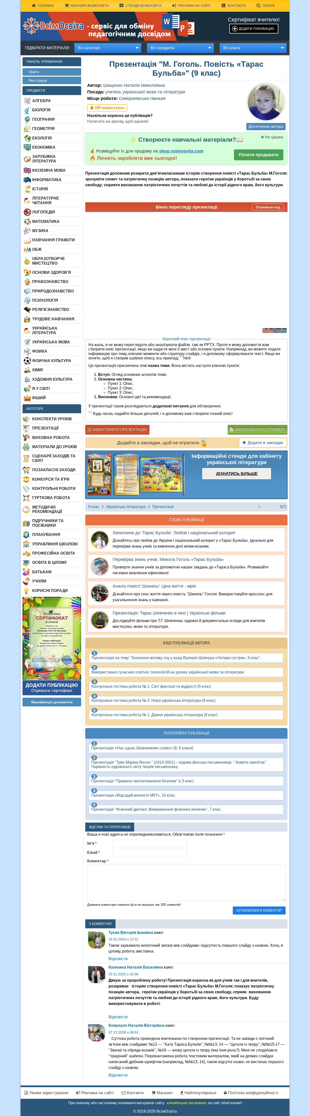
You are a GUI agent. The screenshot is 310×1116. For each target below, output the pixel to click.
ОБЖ (36, 249)
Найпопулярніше (199, 1093)
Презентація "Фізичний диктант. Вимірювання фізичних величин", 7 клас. (156, 809)
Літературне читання (45, 200)
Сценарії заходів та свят (54, 458)
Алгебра (41, 101)
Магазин (163, 1093)
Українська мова (51, 342)
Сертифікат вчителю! (254, 19)
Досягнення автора (265, 126)
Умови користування (48, 1093)
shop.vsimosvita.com (181, 151)
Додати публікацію (256, 29)
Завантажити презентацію (119, 429)
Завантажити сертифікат (259, 429)
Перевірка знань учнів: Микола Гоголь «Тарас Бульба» (168, 559)
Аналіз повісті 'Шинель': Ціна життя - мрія (154, 586)
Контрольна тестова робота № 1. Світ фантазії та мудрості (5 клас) (151, 686)
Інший (39, 398)
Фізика (39, 351)
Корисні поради (50, 591)
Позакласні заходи (54, 470)
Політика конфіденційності (252, 1093)
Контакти (237, 6)
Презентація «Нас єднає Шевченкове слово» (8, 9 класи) (142, 748)
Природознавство (53, 291)
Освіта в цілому (49, 562)
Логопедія (43, 212)
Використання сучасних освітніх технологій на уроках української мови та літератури (168, 672)
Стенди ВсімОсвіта (143, 6)
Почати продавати (259, 154)
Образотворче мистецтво (48, 261)
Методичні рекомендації (47, 509)
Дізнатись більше (236, 473)
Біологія (41, 110)
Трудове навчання (53, 319)
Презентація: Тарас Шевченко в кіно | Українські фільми (169, 613)
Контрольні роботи (54, 488)
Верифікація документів (52, 702)
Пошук (269, 6)
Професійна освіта (53, 553)
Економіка (43, 147)
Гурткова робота (51, 498)
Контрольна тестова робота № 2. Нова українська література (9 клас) (154, 700)
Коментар (97, 861)
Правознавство (50, 282)
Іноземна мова (49, 170)
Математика (46, 221)
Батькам (41, 572)
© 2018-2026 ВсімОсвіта (155, 1111)
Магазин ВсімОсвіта (89, 6)
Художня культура (52, 379)
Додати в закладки (265, 442)
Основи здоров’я (51, 272)
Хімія (37, 370)
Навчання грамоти (53, 240)
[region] (136, 474)
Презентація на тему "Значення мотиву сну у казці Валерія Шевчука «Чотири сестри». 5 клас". (176, 658)
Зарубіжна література (44, 158)
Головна (46, 6)
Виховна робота (51, 438)
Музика (40, 231)
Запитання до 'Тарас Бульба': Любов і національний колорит (174, 532)
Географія (43, 119)
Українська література (44, 330)
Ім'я (92, 843)
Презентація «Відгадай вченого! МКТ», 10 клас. (133, 795)
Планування (46, 535)
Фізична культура (51, 361)
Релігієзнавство (50, 309)
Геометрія (43, 129)
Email (93, 852)
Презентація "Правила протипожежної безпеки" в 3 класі (142, 781)
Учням (39, 581)
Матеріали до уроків (54, 447)
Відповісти (118, 959)
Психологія (45, 300)
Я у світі (41, 389)
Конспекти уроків (52, 419)
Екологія (42, 138)
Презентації (45, 428)
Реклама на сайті (194, 6)
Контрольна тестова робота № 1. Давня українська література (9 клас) (154, 715)
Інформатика (47, 180)
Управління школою (55, 544)
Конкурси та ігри (51, 479)
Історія (40, 189)
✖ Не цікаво (272, 137)
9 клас (93, 507)
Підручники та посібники (48, 523)
